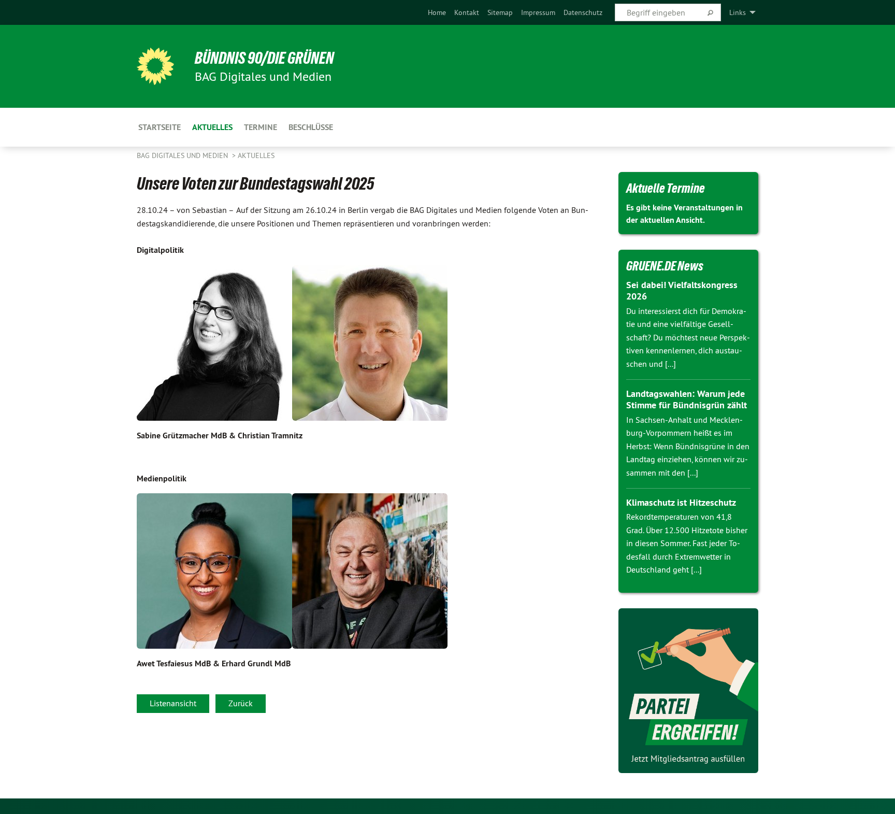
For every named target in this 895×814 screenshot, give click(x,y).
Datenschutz (583, 12)
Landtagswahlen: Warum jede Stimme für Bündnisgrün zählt (686, 399)
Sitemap (500, 12)
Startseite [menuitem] (159, 127)
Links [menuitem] (737, 12)
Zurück (240, 703)
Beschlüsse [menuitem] (310, 127)
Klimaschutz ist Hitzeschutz (681, 502)
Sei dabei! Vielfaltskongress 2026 (682, 291)
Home (437, 12)
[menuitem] (437, 12)
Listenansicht (173, 703)
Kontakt (466, 12)
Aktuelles (256, 155)
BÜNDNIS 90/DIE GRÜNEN (264, 58)
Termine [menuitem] (260, 127)
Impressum (538, 12)
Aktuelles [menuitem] (212, 127)
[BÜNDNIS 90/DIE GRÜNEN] (155, 66)
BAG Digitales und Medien (183, 155)
